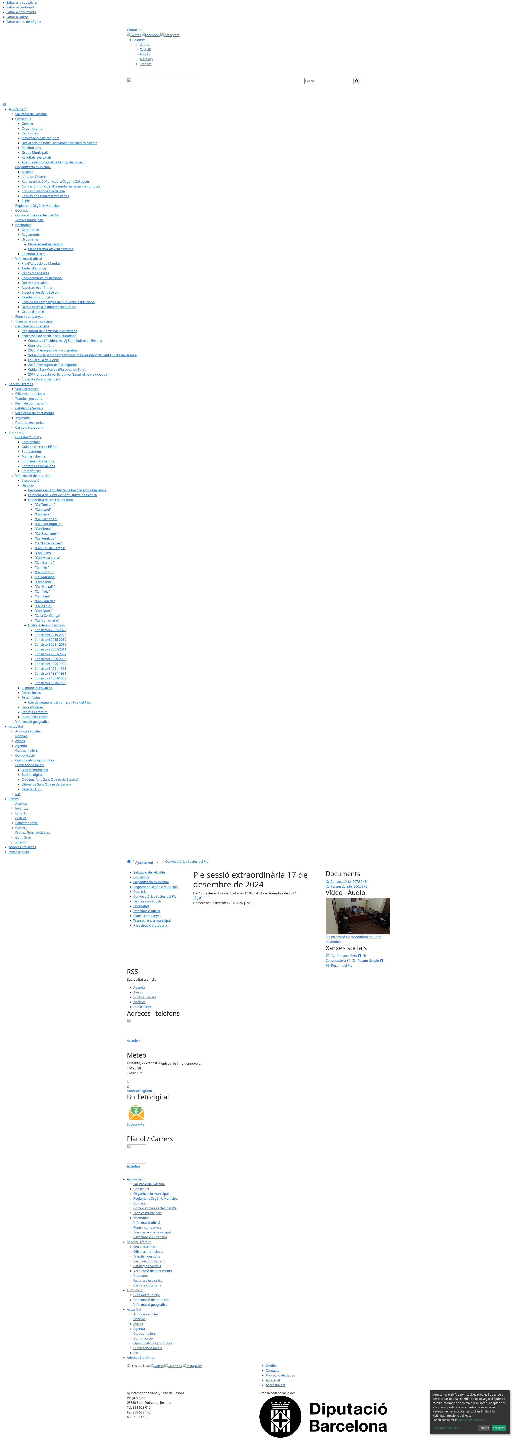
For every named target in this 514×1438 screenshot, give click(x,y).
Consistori (141, 877)
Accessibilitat (276, 1385)
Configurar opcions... (446, 1428)
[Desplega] (157, 863)
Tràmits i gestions (146, 1256)
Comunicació (143, 1338)
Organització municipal (151, 882)
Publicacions (142, 1007)
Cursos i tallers (144, 1333)
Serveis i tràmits (139, 1242)
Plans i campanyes (147, 916)
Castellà (146, 49)
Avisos (138, 992)
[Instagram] (169, 34)
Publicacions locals (147, 1348)
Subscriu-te (135, 1124)
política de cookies (470, 1420)
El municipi (135, 1290)
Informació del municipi (151, 1300)
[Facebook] (151, 34)
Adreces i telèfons (140, 1357)
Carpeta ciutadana (147, 1285)
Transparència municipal (152, 920)
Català (144, 44)
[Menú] (4, 104)
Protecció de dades (280, 1375)
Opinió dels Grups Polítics (152, 1343)
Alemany (146, 59)
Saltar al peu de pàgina (23, 21)
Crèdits (271, 1365)
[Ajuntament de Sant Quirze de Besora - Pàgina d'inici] (162, 89)
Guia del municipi (146, 1295)
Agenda (139, 987)
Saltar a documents (21, 12)
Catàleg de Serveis (147, 1266)
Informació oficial (146, 911)
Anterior (133, 1091)
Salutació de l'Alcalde (149, 872)
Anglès (145, 54)
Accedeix (133, 1040)
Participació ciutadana (150, 925)
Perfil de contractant (149, 1261)
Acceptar (499, 1428)
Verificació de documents (152, 1271)
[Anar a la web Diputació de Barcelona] (323, 1416)
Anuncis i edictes (146, 1314)
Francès (146, 64)
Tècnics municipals (147, 901)
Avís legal (273, 1380)
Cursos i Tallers (144, 997)
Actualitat (134, 1309)
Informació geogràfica (150, 1304)
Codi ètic (139, 891)
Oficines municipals (148, 1251)
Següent (146, 1091)
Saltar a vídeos (17, 17)
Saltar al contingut (20, 7)
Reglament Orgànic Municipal (155, 887)
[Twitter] (134, 34)
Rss (136, 1353)
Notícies (139, 1002)
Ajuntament (144, 862)
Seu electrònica (145, 1246)
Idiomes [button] (139, 40)
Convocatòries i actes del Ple (186, 861)
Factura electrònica (147, 1280)
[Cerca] (356, 81)
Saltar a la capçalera (21, 2)
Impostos (140, 1275)
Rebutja (484, 1428)
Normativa (141, 906)
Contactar (134, 30)
